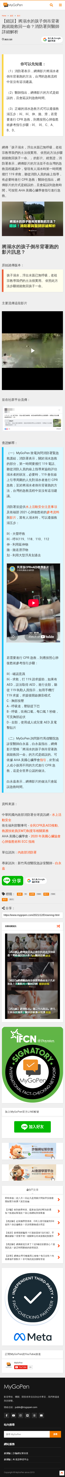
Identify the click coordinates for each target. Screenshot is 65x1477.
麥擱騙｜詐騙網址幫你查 (16, 1453)
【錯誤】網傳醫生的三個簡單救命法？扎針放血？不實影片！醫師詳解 (31, 982)
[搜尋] (51, 5)
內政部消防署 (27, 852)
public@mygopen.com (26, 1407)
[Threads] (34, 1415)
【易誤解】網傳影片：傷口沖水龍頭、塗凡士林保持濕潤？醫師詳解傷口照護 (31, 1010)
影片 (18, 16)
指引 (43, 760)
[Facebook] (6, 1415)
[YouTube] (13, 1415)
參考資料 (53, 512)
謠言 (11, 16)
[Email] (41, 1415)
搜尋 (55, 1434)
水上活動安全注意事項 (41, 507)
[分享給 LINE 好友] (12, 880)
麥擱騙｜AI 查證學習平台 (16, 1459)
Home (4, 16)
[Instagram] (20, 1415)
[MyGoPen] (13, 6)
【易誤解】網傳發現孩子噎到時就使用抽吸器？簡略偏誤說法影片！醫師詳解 (31, 953)
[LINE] (27, 1415)
